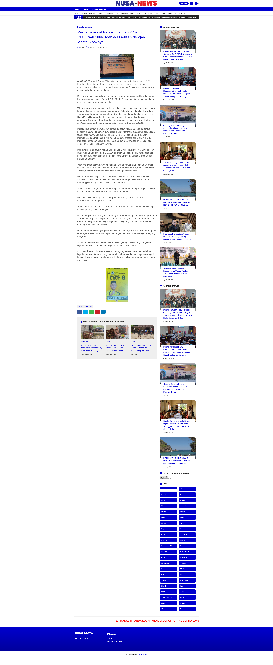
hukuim (163, 517)
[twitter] (77, 3)
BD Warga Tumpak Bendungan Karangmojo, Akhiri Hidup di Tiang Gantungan (91, 348)
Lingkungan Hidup (136, 13)
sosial (163, 591)
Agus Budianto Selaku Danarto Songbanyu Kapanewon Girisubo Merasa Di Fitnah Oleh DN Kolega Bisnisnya (117, 348)
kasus (182, 529)
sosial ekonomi (166, 597)
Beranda (80, 27)
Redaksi (85, 9)
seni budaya (184, 580)
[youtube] (83, 3)
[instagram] (80, 3)
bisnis (182, 494)
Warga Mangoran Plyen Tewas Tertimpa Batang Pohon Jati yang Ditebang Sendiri (142, 348)
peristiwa (88, 27)
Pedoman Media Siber (99, 9)
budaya (163, 500)
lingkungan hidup (167, 546)
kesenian (164, 540)
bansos (163, 494)
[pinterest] (97, 312)
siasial (163, 586)
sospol (163, 603)
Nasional (92, 13)
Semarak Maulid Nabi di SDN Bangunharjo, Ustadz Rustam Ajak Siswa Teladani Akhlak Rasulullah (191, 17)
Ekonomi (124, 13)
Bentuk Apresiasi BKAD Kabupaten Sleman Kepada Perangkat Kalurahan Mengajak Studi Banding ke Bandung (176, 92)
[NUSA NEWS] (136, 6)
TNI (175, 13)
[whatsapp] (91, 312)
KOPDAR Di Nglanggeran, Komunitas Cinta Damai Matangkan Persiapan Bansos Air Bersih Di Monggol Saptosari (135, 17)
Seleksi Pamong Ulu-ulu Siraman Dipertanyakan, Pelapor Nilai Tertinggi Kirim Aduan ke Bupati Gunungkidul (177, 166)
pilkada (182, 569)
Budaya (163, 13)
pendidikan (183, 557)
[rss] (93, 642)
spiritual (182, 603)
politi (162, 574)
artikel (182, 489)
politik (182, 574)
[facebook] (74, 3)
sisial (181, 586)
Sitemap (184, 3)
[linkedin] (103, 312)
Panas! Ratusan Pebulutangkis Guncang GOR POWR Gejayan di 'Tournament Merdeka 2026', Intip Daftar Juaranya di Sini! (177, 55)
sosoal (182, 597)
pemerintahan (184, 551)
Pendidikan (109, 13)
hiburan (164, 512)
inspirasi (164, 529)
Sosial (156, 13)
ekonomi (164, 506)
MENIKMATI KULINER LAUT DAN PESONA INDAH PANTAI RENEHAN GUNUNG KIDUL (176, 202)
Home (77, 9)
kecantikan (183, 534)
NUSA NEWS (142, 654)
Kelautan (148, 13)
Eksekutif (182, 13)
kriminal (182, 540)
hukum (182, 517)
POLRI (170, 13)
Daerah (84, 13)
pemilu (163, 557)
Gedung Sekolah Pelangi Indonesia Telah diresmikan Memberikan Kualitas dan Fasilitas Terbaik (175, 129)
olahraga (183, 546)
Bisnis (117, 13)
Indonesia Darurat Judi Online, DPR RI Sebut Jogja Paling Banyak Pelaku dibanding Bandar (177, 236)
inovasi (182, 523)
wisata (163, 609)
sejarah (163, 580)
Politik (100, 13)
